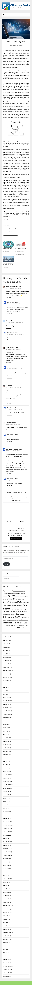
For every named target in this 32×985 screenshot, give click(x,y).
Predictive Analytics (6, 627)
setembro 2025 (7, 677)
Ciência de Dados (15, 602)
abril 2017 (5, 925)
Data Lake (14, 605)
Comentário (16, 500)
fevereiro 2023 (7, 774)
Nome (9, 521)
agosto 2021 (6, 835)
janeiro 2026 (6, 664)
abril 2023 (5, 768)
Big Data (14, 70)
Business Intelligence (24, 596)
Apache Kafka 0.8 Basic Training (10, 235)
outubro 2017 (6, 909)
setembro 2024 (7, 717)
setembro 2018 (7, 878)
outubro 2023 (6, 748)
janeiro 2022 (6, 818)
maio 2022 (5, 805)
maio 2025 (5, 690)
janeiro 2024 (6, 741)
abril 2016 (5, 952)
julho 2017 (5, 915)
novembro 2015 (7, 966)
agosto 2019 (6, 872)
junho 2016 (6, 946)
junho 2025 (6, 687)
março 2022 (6, 811)
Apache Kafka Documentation (10, 228)
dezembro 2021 (7, 821)
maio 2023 (5, 764)
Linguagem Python (10, 620)
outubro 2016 (6, 936)
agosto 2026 (6, 640)
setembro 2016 (7, 939)
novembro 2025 (7, 670)
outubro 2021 (6, 828)
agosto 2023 (6, 754)
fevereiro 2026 (7, 660)
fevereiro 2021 (7, 841)
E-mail (22, 521)
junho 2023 (6, 761)
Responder (8, 297)
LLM (23, 620)
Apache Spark (14, 182)
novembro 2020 (7, 852)
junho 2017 (6, 919)
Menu (27, 14)
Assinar (6, 564)
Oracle (26, 625)
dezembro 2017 (7, 902)
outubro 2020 (6, 855)
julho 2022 (5, 798)
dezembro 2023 (7, 744)
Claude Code (26, 602)
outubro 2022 (6, 788)
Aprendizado (12, 593)
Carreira (4, 599)
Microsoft (20, 625)
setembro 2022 (7, 791)
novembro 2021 (7, 825)
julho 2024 (5, 724)
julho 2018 (5, 882)
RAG (23, 627)
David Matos (10, 302)
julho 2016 (5, 942)
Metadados (16, 625)
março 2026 (6, 657)
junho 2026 (6, 647)
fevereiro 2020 (7, 868)
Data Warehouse (19, 609)
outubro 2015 (6, 969)
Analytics (16, 73)
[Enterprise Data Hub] (8, 244)
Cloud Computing (7, 605)
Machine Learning (11, 622)
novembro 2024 (7, 711)
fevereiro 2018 (7, 895)
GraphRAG (7, 614)
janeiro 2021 (6, 845)
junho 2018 (6, 885)
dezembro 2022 (7, 781)
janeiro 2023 (6, 778)
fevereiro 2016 (7, 956)
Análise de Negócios (21, 591)
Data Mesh (19, 605)
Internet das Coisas (18, 117)
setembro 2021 (7, 831)
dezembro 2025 (7, 667)
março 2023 (6, 771)
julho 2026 (5, 643)
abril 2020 (5, 862)
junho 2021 (6, 838)
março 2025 (6, 697)
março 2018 (6, 892)
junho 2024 (6, 727)
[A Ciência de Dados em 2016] (20, 244)
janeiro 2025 (6, 704)
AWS (16, 593)
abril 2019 (5, 875)
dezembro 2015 (7, 962)
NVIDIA (23, 625)
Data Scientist (13, 609)
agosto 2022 (6, 795)
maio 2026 (5, 650)
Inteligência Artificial (13, 617)
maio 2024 (5, 731)
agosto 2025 (6, 680)
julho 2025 (5, 684)
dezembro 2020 (7, 848)
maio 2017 (5, 922)
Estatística (24, 611)
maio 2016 (5, 949)
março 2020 (6, 865)
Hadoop (13, 152)
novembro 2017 (7, 905)
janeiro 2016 (6, 959)
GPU (4, 614)
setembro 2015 (7, 972)
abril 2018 (5, 888)
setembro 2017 (7, 912)
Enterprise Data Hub (7, 248)
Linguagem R (18, 620)
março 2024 (6, 737)
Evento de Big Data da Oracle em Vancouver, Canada (8, 264)
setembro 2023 (7, 751)
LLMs (26, 620)
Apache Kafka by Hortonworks (10, 231)
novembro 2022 (7, 784)
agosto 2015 (6, 976)
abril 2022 (5, 808)
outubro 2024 (6, 714)
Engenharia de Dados (15, 611)
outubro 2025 (6, 674)
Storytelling (5, 629)
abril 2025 (5, 694)
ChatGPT (10, 599)
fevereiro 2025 (7, 700)
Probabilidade (14, 627)
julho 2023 (5, 758)
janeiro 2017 (6, 929)
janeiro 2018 (6, 899)
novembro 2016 (7, 932)
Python (19, 627)
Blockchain (17, 596)
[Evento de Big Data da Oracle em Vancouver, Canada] (8, 259)
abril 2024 (5, 734)
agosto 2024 (6, 721)
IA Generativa (19, 614)
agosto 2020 (6, 858)
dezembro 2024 (7, 707)
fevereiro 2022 (7, 815)
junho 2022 (6, 801)
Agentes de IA (8, 591)
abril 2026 (5, 653)
